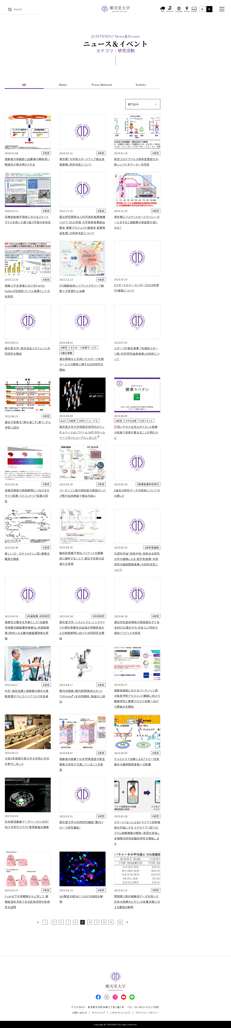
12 (104, 922)
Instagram (115, 997)
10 (90, 922)
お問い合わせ (79, 1012)
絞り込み (133, 104)
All (24, 85)
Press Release (102, 85)
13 (111, 922)
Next (127, 922)
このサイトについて (120, 1012)
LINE (132, 997)
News (63, 85)
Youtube (123, 997)
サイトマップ (98, 1012)
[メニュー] (222, 9)
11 (97, 922)
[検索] (10, 9)
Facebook (98, 997)
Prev (38, 922)
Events (141, 85)
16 (120, 922)
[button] (162, 9)
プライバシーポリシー (147, 1012)
